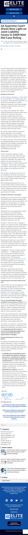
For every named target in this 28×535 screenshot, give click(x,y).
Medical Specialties (6, 437)
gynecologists (13, 165)
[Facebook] (11, 500)
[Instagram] (21, 500)
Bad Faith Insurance (6, 431)
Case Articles (4, 433)
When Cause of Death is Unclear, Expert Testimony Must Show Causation (14, 411)
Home (2, 41)
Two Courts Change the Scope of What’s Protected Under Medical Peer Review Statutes (14, 417)
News (18, 46)
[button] (14, 16)
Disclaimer (20, 531)
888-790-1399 (14, 509)
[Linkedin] (6, 500)
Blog (6, 41)
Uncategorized (5, 442)
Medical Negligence (6, 435)
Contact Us (14, 512)
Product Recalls (5, 440)
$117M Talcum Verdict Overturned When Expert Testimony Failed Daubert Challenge (14, 405)
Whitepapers (4, 444)
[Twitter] (16, 500)
